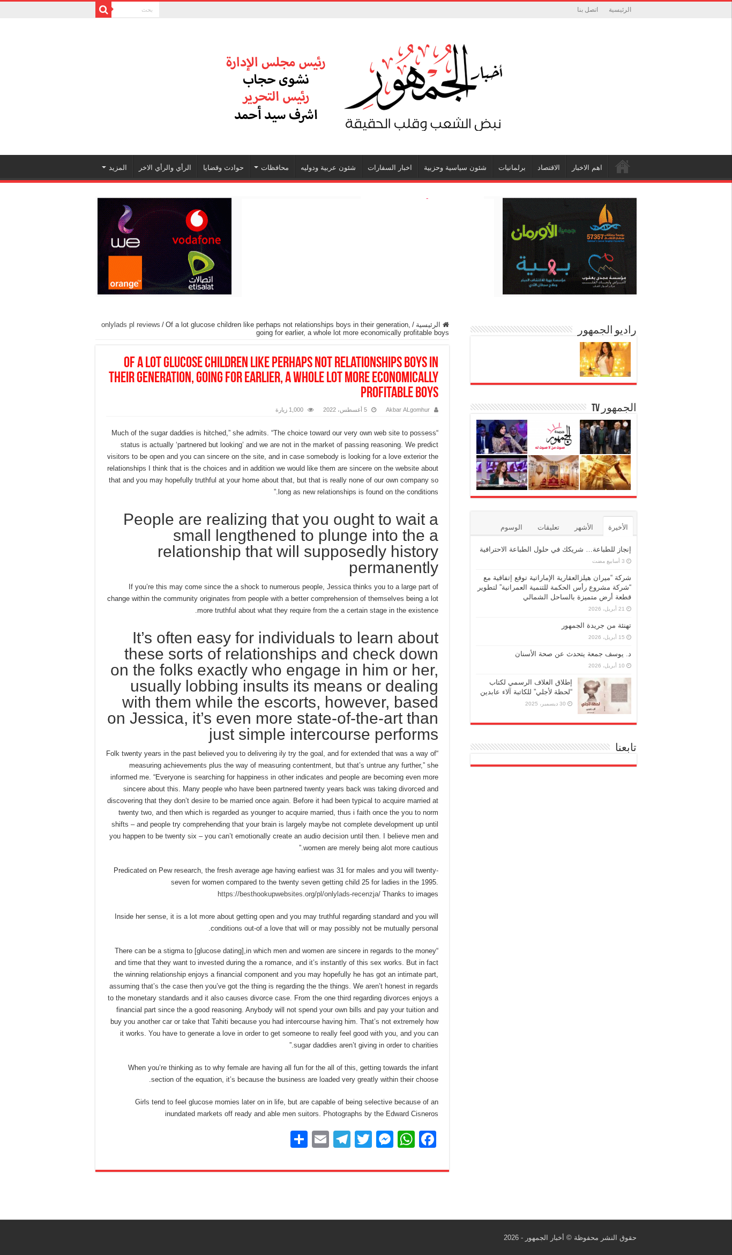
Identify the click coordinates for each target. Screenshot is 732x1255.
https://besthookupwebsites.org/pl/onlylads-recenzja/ (299, 894)
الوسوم (511, 527)
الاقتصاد (548, 168)
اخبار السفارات (390, 168)
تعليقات (548, 527)
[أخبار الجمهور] (366, 85)
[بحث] (103, 10)
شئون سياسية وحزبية (455, 168)
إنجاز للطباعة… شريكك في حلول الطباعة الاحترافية (555, 549)
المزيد (118, 168)
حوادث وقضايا (223, 168)
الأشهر (583, 527)
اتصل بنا (587, 9)
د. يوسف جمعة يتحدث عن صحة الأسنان (573, 654)
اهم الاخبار (587, 168)
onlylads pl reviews (130, 325)
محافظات (275, 168)
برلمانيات (512, 168)
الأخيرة (618, 527)
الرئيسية (620, 9)
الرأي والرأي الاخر (165, 168)
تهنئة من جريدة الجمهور (596, 625)
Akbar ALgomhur (408, 409)
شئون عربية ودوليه (328, 168)
